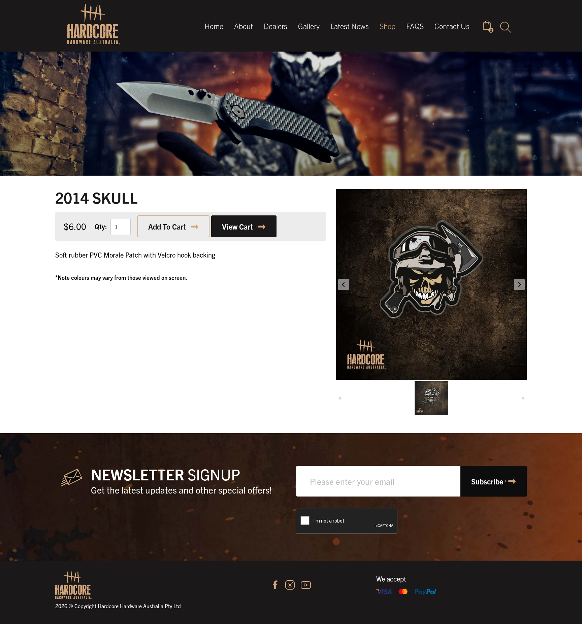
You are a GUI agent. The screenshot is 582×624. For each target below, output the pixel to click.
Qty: (101, 226)
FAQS (415, 25)
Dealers (275, 25)
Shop (387, 25)
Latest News (349, 25)
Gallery (309, 25)
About (243, 25)
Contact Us (452, 25)
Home (213, 25)
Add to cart (167, 226)
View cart (237, 226)
